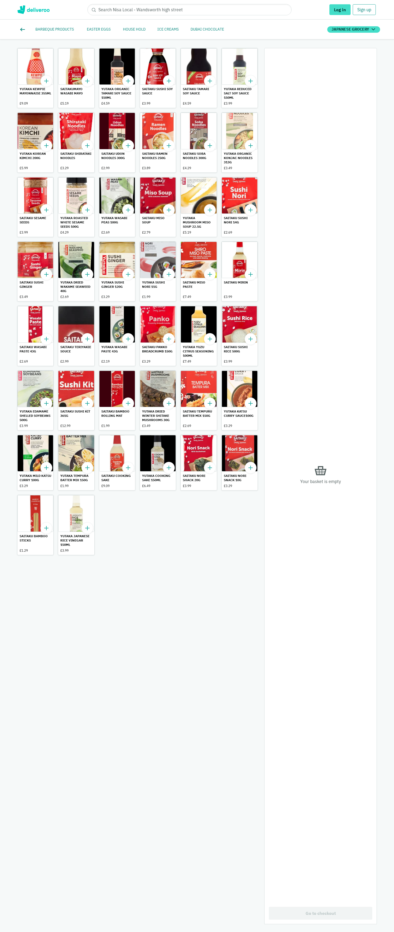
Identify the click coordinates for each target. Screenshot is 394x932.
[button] (35, 78)
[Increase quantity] (46, 81)
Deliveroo (33, 9)
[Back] (23, 29)
